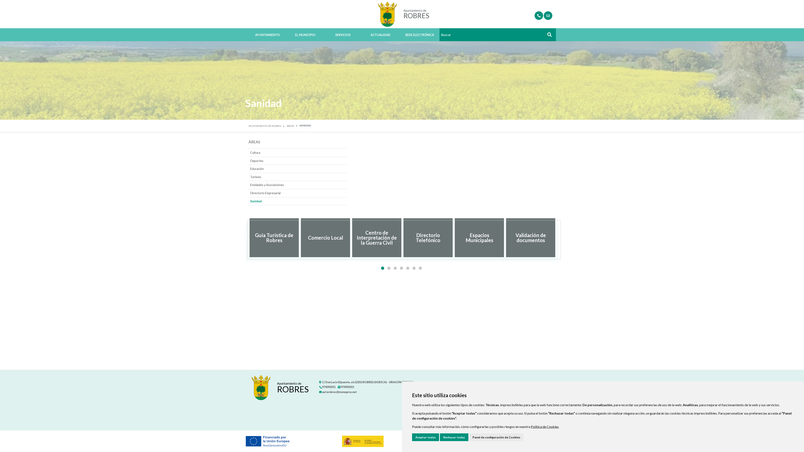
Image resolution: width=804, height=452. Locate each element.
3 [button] (395, 268)
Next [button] (559, 238)
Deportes (256, 161)
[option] (274, 237)
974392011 (328, 387)
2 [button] (388, 268)
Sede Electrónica (419, 35)
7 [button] (420, 268)
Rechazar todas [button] (454, 437)
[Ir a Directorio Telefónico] (539, 15)
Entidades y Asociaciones (267, 185)
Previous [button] (245, 238)
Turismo (255, 177)
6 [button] (414, 268)
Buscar (548, 36)
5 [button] (407, 268)
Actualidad (380, 35)
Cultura (255, 152)
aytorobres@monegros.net (339, 392)
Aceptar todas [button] (425, 437)
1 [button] (382, 268)
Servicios (342, 35)
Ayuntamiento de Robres (265, 125)
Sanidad (256, 201)
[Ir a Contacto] (548, 15)
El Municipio (305, 35)
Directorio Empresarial (265, 193)
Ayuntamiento (267, 35)
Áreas (290, 125)
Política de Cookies (545, 427)
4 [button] (401, 268)
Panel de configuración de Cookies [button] (496, 437)
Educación (257, 169)
